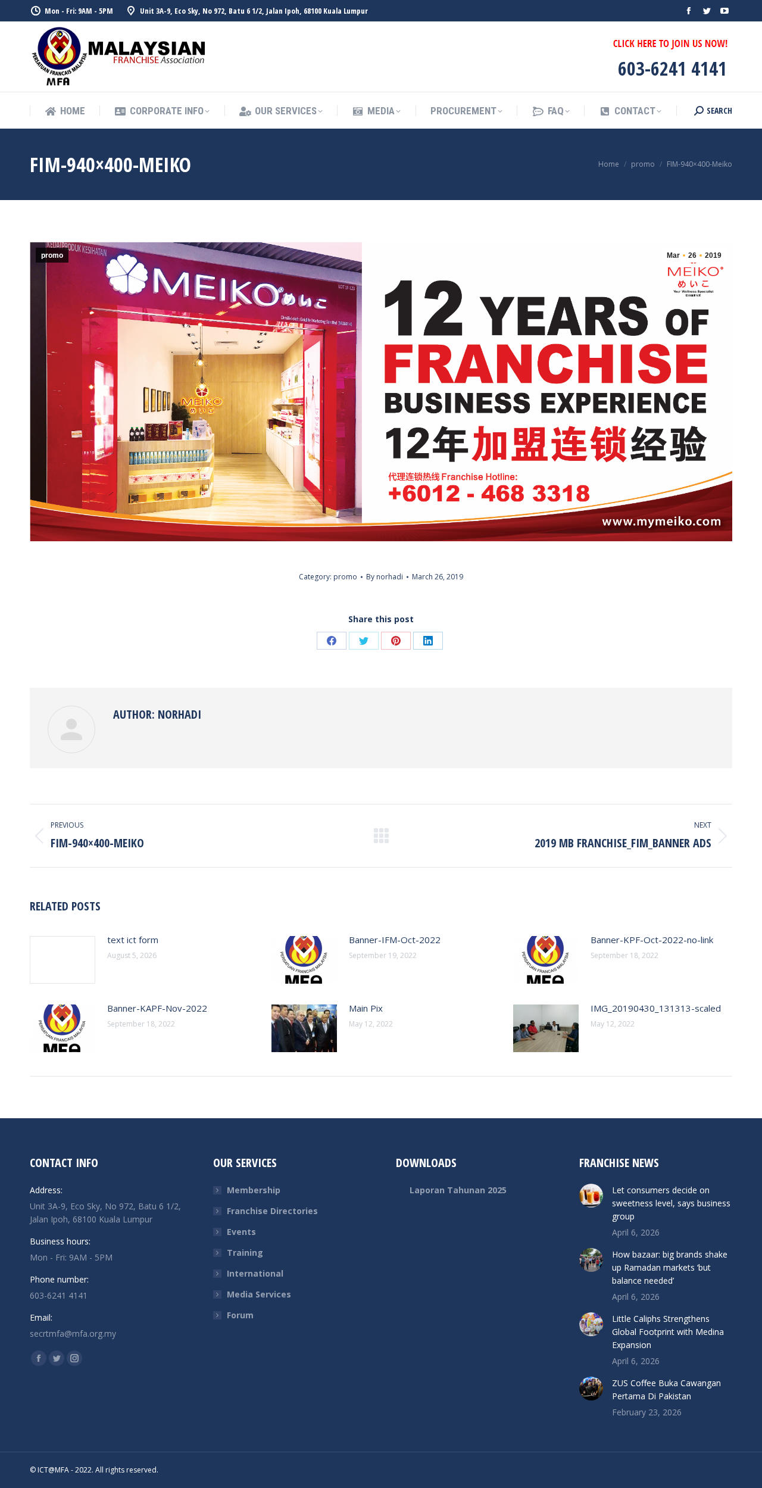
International (255, 1273)
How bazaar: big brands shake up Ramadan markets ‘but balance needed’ (669, 1267)
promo (52, 255)
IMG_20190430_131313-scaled (656, 1008)
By (384, 577)
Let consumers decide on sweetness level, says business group (671, 1203)
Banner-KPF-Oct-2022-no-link (652, 940)
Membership (253, 1190)
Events (241, 1231)
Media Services (259, 1294)
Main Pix (366, 1008)
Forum (240, 1315)
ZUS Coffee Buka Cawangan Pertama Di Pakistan (666, 1389)
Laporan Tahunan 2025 (458, 1190)
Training (245, 1252)
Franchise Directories (272, 1210)
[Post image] (62, 960)
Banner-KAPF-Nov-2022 (157, 1008)
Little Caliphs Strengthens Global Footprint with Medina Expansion (668, 1331)
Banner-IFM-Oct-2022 (395, 940)
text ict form (132, 940)
